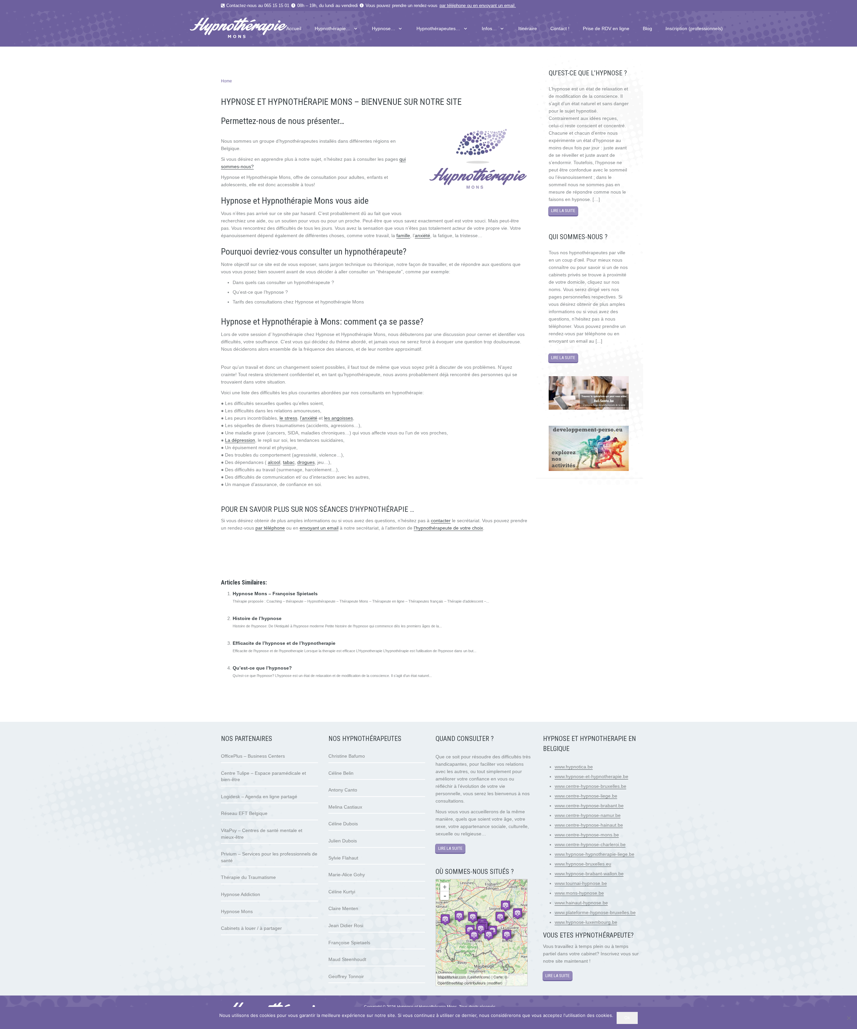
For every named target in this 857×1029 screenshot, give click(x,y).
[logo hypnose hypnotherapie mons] (251, 28)
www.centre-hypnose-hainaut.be (589, 825)
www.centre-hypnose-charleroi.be (590, 844)
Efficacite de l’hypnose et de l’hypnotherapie (284, 643)
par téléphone (453, 5)
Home (226, 81)
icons (484, 976)
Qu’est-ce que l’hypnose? (262, 668)
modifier (494, 982)
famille (403, 235)
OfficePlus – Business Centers (253, 756)
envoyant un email (497, 5)
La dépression (240, 440)
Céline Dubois (343, 823)
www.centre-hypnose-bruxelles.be (590, 786)
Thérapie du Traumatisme (248, 877)
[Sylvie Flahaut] (505, 906)
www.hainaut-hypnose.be (581, 902)
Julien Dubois (342, 840)
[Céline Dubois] (506, 935)
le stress (288, 418)
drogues (306, 462)
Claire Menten (343, 908)
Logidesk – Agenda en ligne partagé (259, 796)
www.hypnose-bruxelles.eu (583, 864)
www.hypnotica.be (574, 766)
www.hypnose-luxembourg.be (586, 922)
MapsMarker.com (452, 976)
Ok (627, 1017)
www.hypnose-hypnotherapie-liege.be (594, 854)
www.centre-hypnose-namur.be (588, 815)
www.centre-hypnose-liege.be (586, 796)
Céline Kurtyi (341, 891)
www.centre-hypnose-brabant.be (589, 805)
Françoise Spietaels (349, 942)
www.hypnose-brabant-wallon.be (589, 873)
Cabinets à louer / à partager (251, 928)
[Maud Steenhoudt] (459, 916)
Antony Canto (342, 790)
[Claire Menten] (500, 917)
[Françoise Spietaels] (480, 929)
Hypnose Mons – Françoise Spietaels (275, 593)
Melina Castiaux (345, 807)
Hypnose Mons (237, 911)
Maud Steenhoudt (347, 959)
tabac (289, 462)
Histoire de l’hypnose (257, 618)
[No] (848, 1018)
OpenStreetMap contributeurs (462, 982)
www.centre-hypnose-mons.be (587, 834)
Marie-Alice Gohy (346, 874)
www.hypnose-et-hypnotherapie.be (591, 776)
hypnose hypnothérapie (246, 550)
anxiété (422, 235)
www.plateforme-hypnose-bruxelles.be (595, 912)
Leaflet (473, 976)
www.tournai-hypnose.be (581, 883)
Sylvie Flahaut (343, 858)
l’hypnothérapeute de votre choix (448, 528)
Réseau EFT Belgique (244, 813)
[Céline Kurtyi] (517, 913)
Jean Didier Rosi (345, 925)
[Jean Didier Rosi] (488, 935)
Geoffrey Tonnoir (346, 976)
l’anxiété (308, 418)
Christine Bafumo (346, 756)
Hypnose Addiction (240, 894)
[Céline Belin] (445, 919)
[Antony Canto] (474, 935)
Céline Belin (341, 773)
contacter (441, 520)
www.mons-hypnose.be (579, 893)
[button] (354, 28)
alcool (274, 462)
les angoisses (338, 418)
